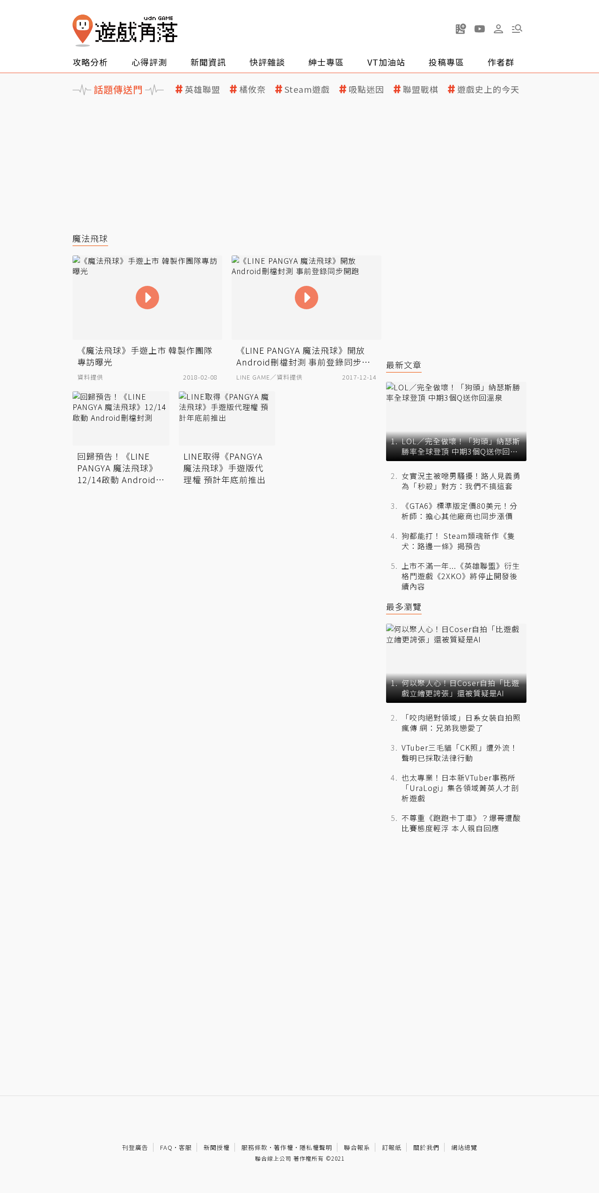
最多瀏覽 (404, 606)
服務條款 (254, 1147)
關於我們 (426, 1147)
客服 (185, 1147)
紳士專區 (326, 62)
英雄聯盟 (202, 89)
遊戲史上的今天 (488, 89)
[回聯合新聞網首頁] (83, 31)
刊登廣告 (135, 1147)
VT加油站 (386, 62)
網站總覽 (464, 1147)
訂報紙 (392, 1147)
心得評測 (149, 62)
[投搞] (461, 28)
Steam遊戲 (307, 89)
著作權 (283, 1147)
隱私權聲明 (316, 1147)
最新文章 (404, 365)
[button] (517, 28)
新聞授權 (217, 1147)
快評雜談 (267, 62)
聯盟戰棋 (420, 89)
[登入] (498, 29)
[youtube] (479, 28)
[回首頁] (125, 31)
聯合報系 (357, 1147)
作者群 (501, 62)
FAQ (166, 1147)
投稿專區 (446, 62)
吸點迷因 (366, 89)
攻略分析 (90, 62)
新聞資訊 (208, 62)
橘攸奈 (252, 89)
